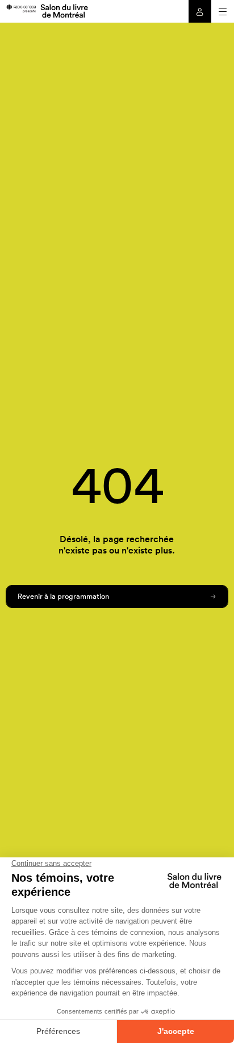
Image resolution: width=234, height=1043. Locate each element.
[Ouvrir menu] (222, 11)
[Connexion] (200, 11)
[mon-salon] (47, 10)
